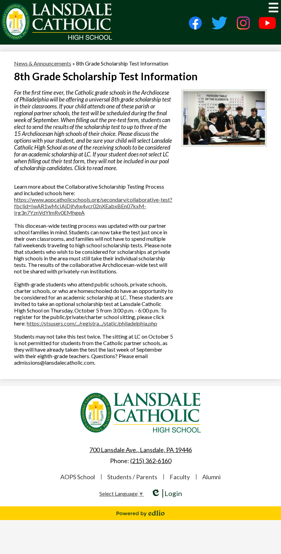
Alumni (211, 477)
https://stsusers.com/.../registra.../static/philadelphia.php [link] (92, 323)
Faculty (180, 477)
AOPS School (77, 477)
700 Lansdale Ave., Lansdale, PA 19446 (140, 449)
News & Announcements (42, 63)
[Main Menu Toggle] (273, 7)
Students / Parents (132, 477)
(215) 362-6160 (150, 460)
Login (166, 493)
